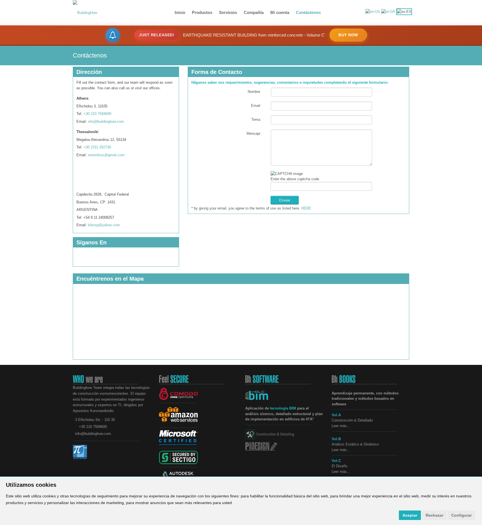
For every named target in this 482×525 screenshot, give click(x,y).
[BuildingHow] (85, 12)
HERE (306, 208)
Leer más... (341, 426)
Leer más (339, 450)
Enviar (284, 200)
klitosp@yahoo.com (104, 225)
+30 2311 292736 (97, 147)
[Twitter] (115, 256)
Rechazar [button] (434, 515)
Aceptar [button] (410, 515)
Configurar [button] (461, 515)
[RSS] (104, 256)
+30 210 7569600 (97, 114)
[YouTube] (115, 176)
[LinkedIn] (104, 176)
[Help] (264, 119)
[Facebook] (81, 176)
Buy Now (348, 35)
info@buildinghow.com (106, 121)
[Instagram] (92, 176)
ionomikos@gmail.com (106, 155)
